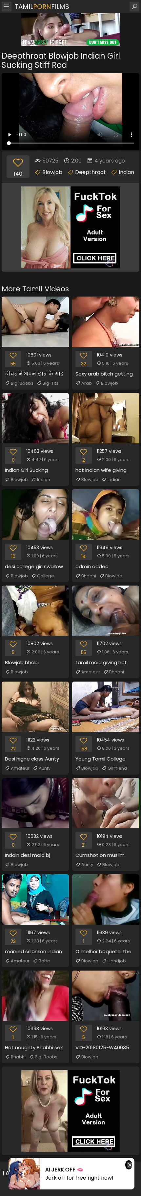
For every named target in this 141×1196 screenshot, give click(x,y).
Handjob (117, 961)
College (45, 576)
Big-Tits (50, 383)
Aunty (44, 768)
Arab (86, 383)
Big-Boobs (22, 383)
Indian (126, 172)
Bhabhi (88, 576)
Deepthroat (90, 172)
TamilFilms (42, 6)
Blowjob (52, 172)
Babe (44, 961)
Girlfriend (117, 768)
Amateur (90, 672)
